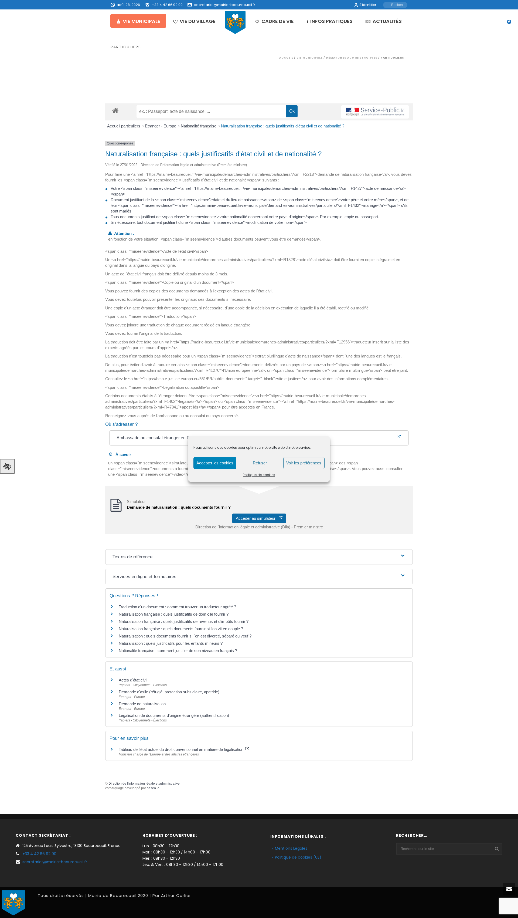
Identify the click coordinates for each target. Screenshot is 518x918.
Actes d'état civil (133, 680)
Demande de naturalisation (142, 703)
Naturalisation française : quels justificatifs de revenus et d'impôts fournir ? (183, 621)
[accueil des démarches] (115, 110)
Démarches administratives (351, 58)
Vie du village (198, 21)
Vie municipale (141, 21)
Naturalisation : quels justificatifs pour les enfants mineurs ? (171, 643)
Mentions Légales (291, 848)
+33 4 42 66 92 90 (167, 4)
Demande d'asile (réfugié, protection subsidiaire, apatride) (169, 692)
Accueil (286, 58)
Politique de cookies (259, 475)
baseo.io (153, 788)
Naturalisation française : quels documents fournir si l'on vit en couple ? (181, 628)
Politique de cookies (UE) (298, 857)
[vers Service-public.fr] (375, 112)
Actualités (387, 21)
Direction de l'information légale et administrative (144, 783)
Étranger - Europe (161, 126)
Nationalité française (199, 126)
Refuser (260, 463)
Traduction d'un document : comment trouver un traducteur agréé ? (177, 607)
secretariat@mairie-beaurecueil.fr (224, 4)
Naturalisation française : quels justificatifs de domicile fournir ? (174, 614)
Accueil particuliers (124, 126)
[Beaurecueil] (235, 22)
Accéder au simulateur (257, 518)
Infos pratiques (331, 21)
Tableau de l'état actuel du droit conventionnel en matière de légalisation (181, 749)
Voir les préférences (303, 463)
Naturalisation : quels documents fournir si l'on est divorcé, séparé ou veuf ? (185, 636)
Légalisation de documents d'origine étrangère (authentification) (174, 715)
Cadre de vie (277, 21)
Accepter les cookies (214, 463)
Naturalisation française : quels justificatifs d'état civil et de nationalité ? (282, 126)
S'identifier (367, 4)
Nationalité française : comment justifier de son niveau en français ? (178, 650)
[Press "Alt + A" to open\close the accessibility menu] (7, 466)
